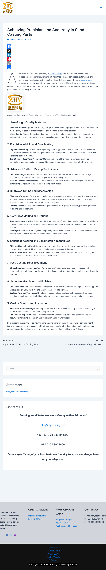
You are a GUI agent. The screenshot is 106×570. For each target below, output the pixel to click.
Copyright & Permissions (17, 392)
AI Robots (53, 560)
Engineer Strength (64, 520)
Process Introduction (37, 516)
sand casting (55, 74)
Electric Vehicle (53, 557)
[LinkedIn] (53, 55)
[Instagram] (15, 534)
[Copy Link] (53, 63)
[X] (53, 51)
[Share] (53, 67)
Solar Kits (53, 548)
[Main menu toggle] (100, 7)
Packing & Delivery (36, 519)
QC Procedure (62, 523)
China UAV (53, 554)
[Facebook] (53, 46)
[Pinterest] (53, 59)
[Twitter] (11, 534)
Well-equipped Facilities (66, 526)
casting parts (86, 80)
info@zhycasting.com (53, 425)
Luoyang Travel (53, 551)
